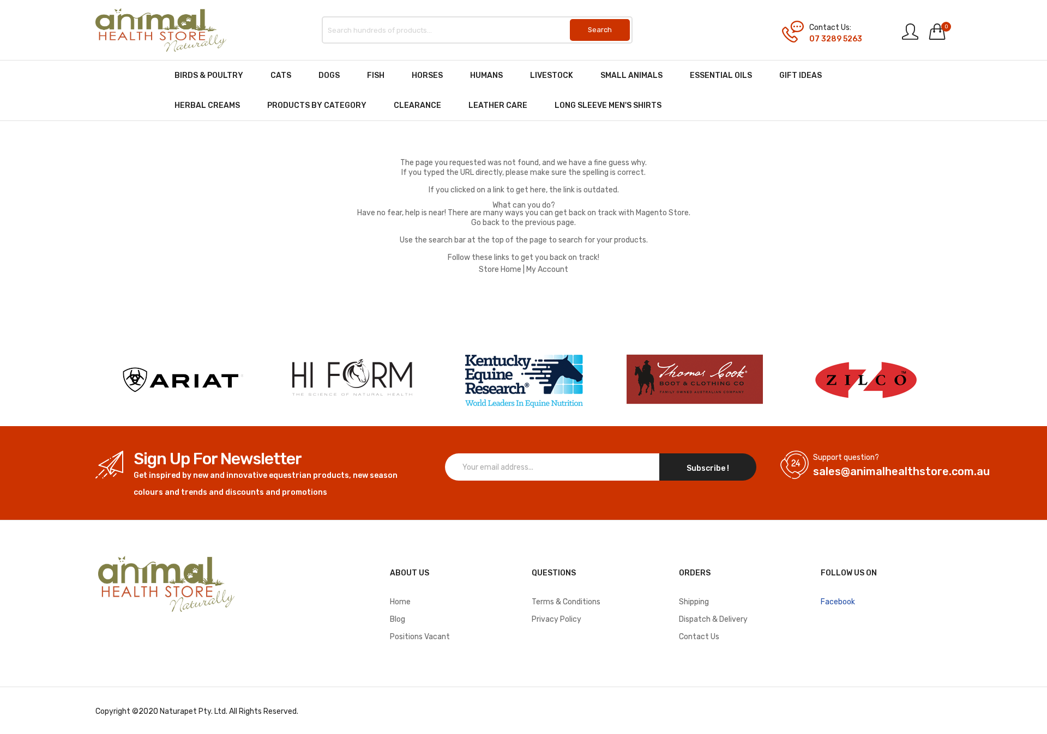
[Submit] (600, 30)
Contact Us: (830, 28)
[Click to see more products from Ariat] (181, 380)
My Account (547, 269)
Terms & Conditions (566, 601)
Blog (397, 619)
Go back (485, 222)
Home (400, 601)
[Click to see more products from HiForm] (352, 380)
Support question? (846, 458)
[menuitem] (208, 75)
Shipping (694, 601)
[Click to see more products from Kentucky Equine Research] (523, 380)
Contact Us (699, 636)
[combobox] (477, 30)
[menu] (523, 90)
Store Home (500, 269)
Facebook (838, 601)
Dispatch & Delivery (713, 619)
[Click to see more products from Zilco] (694, 380)
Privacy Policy (556, 619)
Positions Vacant (420, 636)
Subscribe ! (708, 468)
